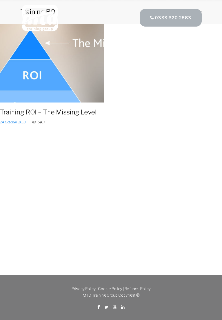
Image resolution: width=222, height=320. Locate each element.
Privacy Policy (83, 288)
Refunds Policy (138, 288)
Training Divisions (152, 41)
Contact (193, 41)
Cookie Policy (110, 288)
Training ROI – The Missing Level (48, 112)
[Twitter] (106, 307)
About (113, 41)
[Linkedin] (123, 307)
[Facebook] (98, 307)
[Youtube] (114, 307)
